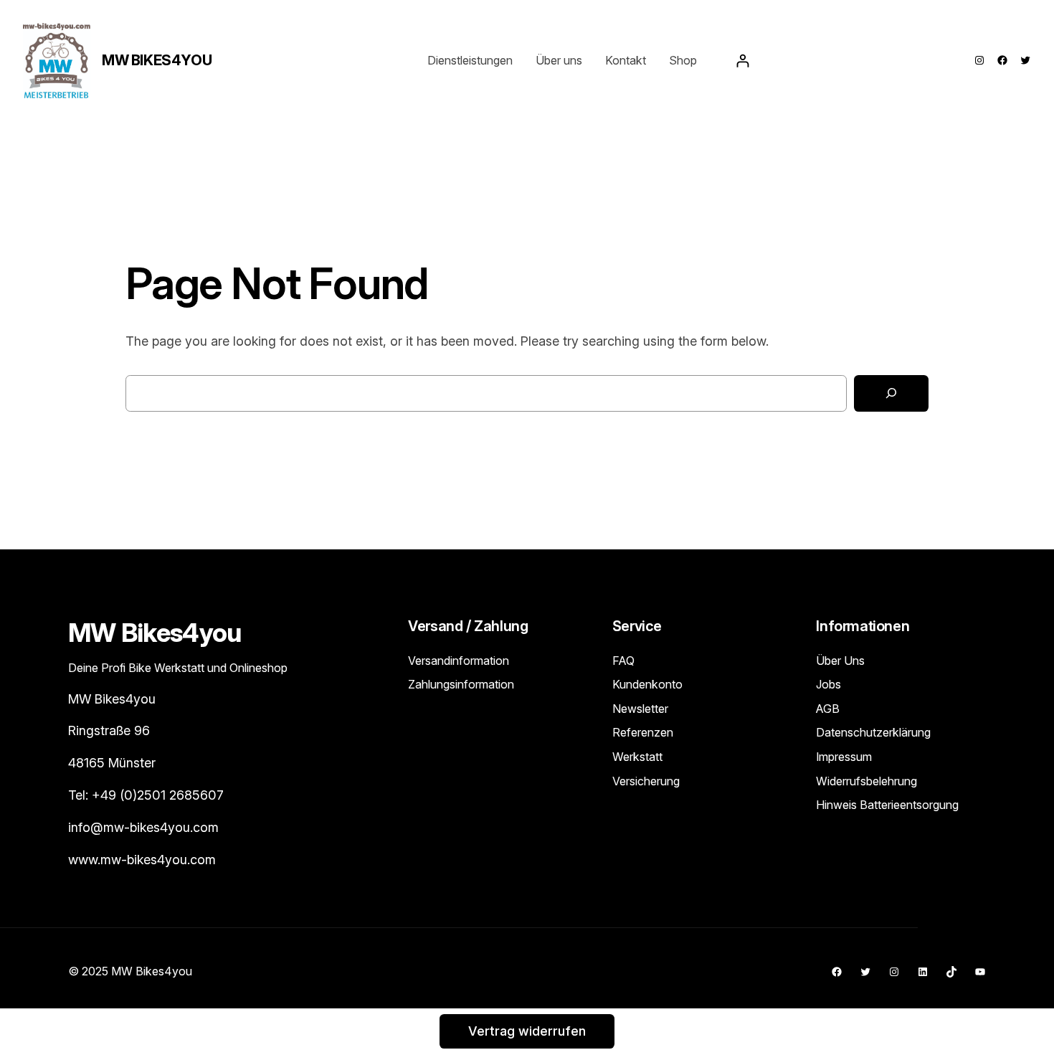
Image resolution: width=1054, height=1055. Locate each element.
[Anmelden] (742, 60)
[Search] (891, 393)
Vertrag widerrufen (527, 1031)
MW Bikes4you (157, 60)
